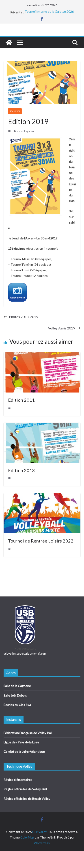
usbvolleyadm (25, 131)
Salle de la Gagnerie (17, 686)
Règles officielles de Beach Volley (27, 798)
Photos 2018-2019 (23, 316)
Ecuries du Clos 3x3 (17, 705)
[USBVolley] (9, 42)
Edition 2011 (21, 400)
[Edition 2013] (42, 426)
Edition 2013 (21, 470)
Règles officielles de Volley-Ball (25, 789)
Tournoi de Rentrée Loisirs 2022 (40, 540)
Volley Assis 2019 (61, 328)
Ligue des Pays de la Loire (21, 742)
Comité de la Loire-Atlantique (24, 751)
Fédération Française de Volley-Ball (28, 733)
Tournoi (15, 111)
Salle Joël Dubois (15, 695)
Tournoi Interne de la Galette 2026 (49, 12)
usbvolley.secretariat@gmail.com (25, 653)
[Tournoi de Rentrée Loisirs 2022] (42, 496)
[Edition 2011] (42, 355)
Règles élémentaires (18, 779)
